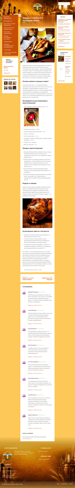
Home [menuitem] (58, 484)
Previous (25, 276)
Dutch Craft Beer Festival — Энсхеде (64, 40)
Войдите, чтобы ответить (35, 305)
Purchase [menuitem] (71, 484)
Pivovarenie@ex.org (9, 477)
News (28, 24)
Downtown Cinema (67, 67)
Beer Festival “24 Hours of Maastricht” (64, 34)
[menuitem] (10, 18)
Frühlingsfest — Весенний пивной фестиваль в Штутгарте (64, 20)
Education (68, 63)
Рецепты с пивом (38, 269)
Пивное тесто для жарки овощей (28, 278)
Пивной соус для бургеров (47, 278)
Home (24, 24)
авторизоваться (27, 438)
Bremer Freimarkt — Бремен (9, 67)
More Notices (61, 46)
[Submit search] (71, 3)
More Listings (61, 80)
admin (31, 269)
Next (51, 276)
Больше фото (7, 73)
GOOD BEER (68, 56)
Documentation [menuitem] (64, 484)
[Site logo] (37, 12)
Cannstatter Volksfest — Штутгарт (64, 27)
